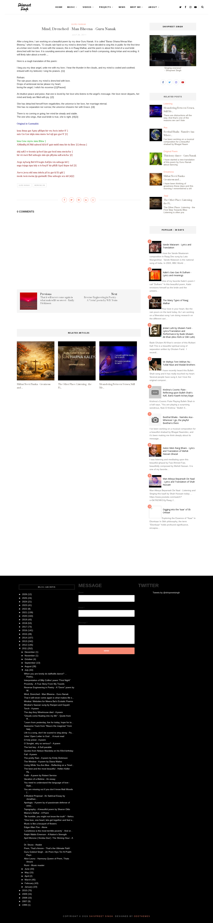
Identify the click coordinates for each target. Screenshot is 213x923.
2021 (24, 612)
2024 (24, 601)
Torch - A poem (31, 708)
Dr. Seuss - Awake (33, 844)
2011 (24, 648)
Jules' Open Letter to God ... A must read (44, 736)
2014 (24, 637)
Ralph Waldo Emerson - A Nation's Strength (45, 834)
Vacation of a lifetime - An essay (39, 779)
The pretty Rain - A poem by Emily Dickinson (46, 758)
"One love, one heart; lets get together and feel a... (49, 820)
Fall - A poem (30, 754)
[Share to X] (71, 199)
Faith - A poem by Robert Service (40, 775)
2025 (24, 598)
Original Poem (171, 151)
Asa (165, 127)
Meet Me (135, 7)
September (30, 663)
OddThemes (142, 916)
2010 (24, 890)
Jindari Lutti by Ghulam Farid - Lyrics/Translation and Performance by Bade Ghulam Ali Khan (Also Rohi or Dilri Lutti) (179, 332)
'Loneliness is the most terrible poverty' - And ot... (48, 831)
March (28, 879)
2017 (24, 626)
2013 (24, 641)
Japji (166, 195)
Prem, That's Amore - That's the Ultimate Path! (47, 848)
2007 (24, 901)
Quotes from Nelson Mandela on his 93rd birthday (48, 751)
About (152, 7)
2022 (24, 609)
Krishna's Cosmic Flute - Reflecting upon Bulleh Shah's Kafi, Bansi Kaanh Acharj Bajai (178, 392)
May (27, 872)
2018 (24, 623)
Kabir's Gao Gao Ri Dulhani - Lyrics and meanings (177, 274)
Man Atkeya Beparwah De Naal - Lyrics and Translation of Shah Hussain (179, 481)
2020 (24, 616)
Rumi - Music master (34, 865)
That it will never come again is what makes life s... (49, 697)
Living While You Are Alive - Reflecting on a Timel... (49, 765)
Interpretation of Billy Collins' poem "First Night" (47, 680)
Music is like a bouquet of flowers (40, 823)
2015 (24, 634)
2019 (24, 619)
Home (59, 7)
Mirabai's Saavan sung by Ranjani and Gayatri (47, 705)
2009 (24, 894)
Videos (87, 7)
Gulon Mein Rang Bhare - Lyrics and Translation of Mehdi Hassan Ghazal (179, 451)
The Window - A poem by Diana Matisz (43, 761)
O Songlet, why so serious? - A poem (42, 743)
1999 (24, 905)
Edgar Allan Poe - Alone (35, 827)
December (30, 652)
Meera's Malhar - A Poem (36, 813)
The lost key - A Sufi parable (38, 747)
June (27, 869)
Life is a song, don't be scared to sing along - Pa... (48, 732)
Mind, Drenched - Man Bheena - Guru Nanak (46, 694)
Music (71, 7)
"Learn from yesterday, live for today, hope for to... (48, 722)
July (27, 670)
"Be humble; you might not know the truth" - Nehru (49, 816)
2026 (24, 594)
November (30, 655)
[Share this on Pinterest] (78, 199)
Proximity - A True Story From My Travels (44, 684)
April (27, 876)
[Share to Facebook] (64, 199)
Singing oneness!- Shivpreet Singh (172, 69)
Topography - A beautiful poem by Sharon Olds (47, 809)
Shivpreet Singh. (101, 916)
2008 (24, 897)
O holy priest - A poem (35, 740)
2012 (24, 645)
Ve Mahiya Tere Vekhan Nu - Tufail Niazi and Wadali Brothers (179, 363)
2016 (24, 630)
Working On (39, 185)
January (29, 887)
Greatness (169, 172)
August (28, 666)
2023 (24, 605)
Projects (105, 7)
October (29, 659)
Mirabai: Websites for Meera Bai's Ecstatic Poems (48, 701)
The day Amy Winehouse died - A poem (43, 712)
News (122, 7)
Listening (168, 103)
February (29, 883)
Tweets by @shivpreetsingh (166, 592)
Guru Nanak (78, 24)
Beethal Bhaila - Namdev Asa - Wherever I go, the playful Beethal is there (178, 420)
